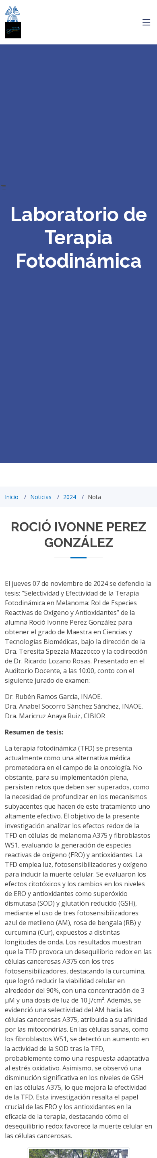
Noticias (41, 497)
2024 (69, 497)
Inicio (12, 497)
